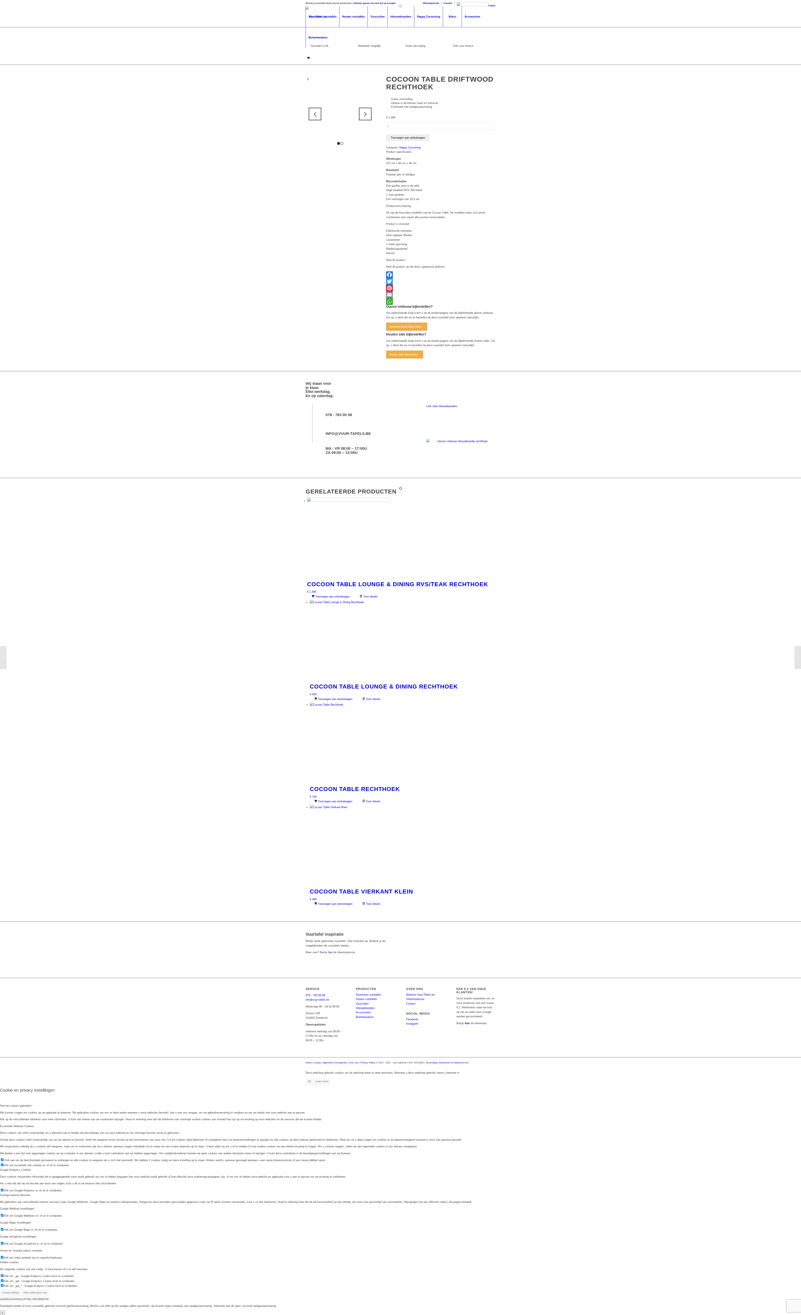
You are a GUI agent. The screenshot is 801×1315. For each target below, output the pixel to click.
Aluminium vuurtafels (368, 994)
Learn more (322, 1081)
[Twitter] (440, 281)
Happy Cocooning (410, 147)
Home (309, 1062)
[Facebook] (440, 274)
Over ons (354, 1062)
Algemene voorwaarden (335, 1062)
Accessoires (363, 1012)
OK (309, 1081)
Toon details (370, 596)
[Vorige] (315, 114)
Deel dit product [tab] (395, 260)
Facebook (412, 1019)
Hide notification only (35, 1292)
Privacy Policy (367, 1062)
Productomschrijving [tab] (398, 206)
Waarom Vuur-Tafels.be (420, 994)
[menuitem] (431, 3)
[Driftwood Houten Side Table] (798, 657)
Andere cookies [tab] (9, 1262)
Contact (447, 3)
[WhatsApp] (440, 301)
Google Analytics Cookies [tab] (15, 1169)
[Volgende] (365, 114)
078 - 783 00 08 (339, 415)
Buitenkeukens (365, 1017)
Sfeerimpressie (431, 3)
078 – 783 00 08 (315, 995)
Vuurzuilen (362, 1003)
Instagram (412, 1023)
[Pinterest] (440, 288)
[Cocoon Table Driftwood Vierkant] (3, 657)
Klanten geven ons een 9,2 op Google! (375, 3)
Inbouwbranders (365, 1008)
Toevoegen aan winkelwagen (408, 137)
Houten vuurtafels (366, 999)
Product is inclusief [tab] (397, 223)
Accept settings (10, 1292)
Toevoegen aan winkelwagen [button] (332, 596)
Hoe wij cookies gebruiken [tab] (15, 1105)
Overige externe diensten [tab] (15, 1195)
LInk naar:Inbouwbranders (441, 406)
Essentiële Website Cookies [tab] (17, 1126)
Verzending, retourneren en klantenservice (447, 1062)
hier (330, 952)
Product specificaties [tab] (399, 151)
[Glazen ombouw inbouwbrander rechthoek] (460, 452)
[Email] (440, 294)
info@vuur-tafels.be (348, 434)
